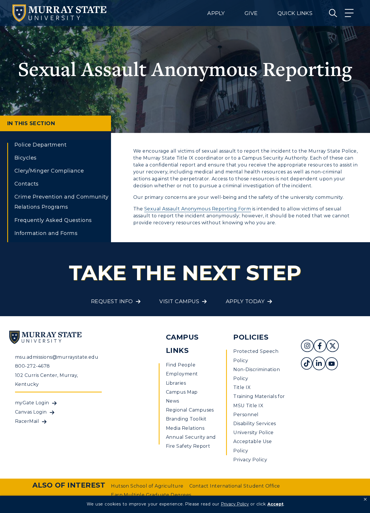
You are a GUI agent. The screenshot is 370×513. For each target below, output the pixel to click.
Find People (180, 365)
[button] (365, 499)
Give (251, 13)
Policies (250, 337)
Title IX (242, 387)
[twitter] (332, 346)
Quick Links (295, 13)
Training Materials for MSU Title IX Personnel (259, 405)
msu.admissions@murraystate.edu (56, 357)
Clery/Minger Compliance (49, 171)
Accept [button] (275, 504)
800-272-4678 (32, 366)
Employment (182, 374)
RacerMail (27, 421)
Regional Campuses (190, 410)
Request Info (112, 301)
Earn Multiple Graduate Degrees (151, 495)
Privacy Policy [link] (235, 504)
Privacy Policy (250, 459)
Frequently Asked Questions (53, 220)
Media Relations (185, 428)
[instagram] (307, 346)
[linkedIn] (318, 364)
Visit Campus (179, 301)
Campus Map (182, 392)
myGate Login (32, 402)
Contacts (26, 184)
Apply (216, 13)
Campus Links (182, 344)
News (172, 401)
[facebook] (320, 346)
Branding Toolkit (186, 419)
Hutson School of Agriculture (147, 486)
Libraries (176, 383)
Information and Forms (45, 233)
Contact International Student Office (234, 486)
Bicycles (25, 158)
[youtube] (331, 364)
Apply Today (245, 301)
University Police (253, 432)
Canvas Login (31, 412)
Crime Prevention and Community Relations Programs (61, 202)
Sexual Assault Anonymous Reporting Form (197, 209)
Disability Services (254, 423)
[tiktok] (306, 364)
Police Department (40, 145)
